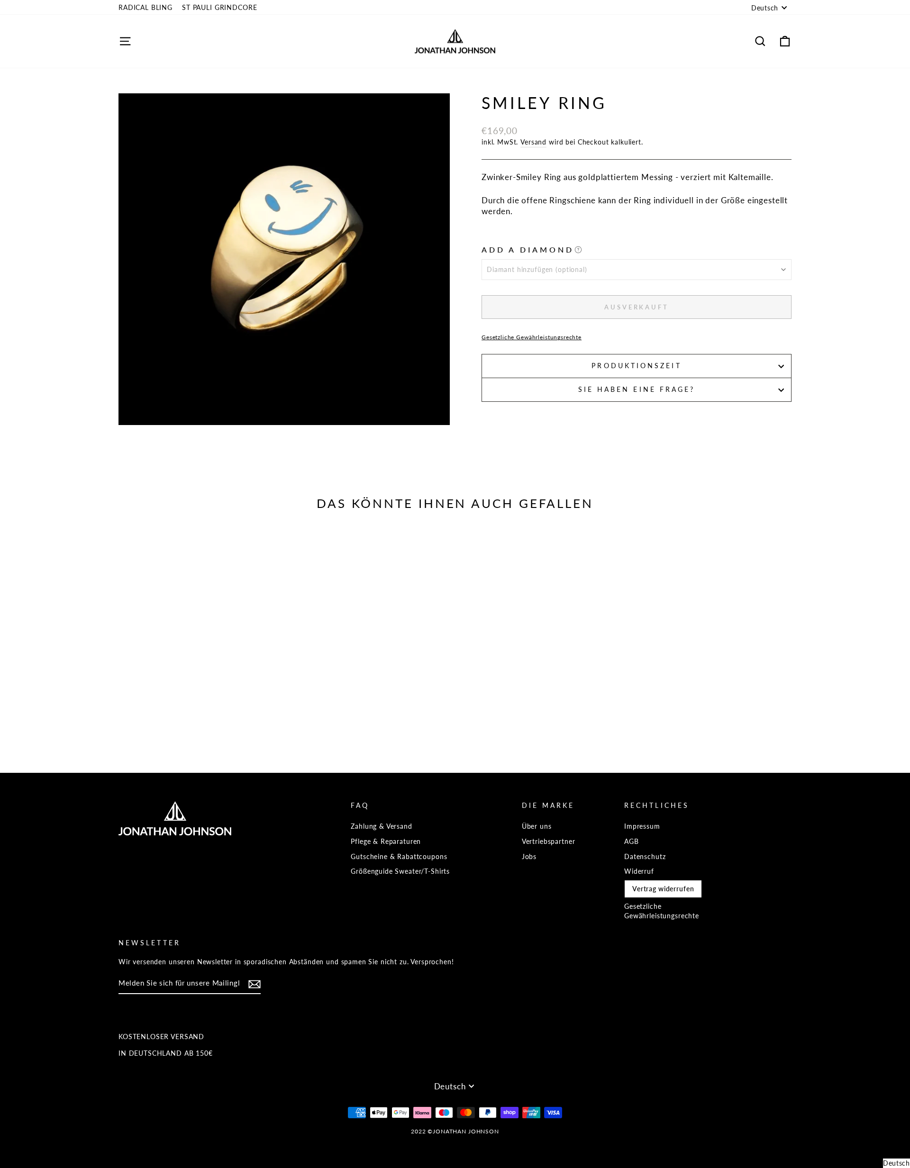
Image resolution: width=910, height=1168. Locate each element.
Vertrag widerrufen (663, 889)
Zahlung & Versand (381, 826)
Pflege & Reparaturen (386, 841)
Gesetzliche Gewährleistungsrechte (532, 337)
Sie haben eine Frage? (636, 389)
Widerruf (639, 871)
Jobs (529, 856)
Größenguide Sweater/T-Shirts (400, 871)
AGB (631, 841)
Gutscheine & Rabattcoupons (399, 856)
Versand (533, 142)
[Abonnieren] (254, 984)
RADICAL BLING (145, 7)
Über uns (537, 826)
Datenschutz (644, 856)
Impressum (642, 826)
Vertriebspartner (548, 841)
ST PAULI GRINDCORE (219, 7)
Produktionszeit (636, 366)
